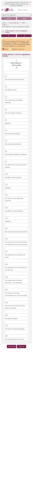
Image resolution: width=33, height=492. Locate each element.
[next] (24, 35)
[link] (9, 10)
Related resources (18, 49)
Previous (12, 346)
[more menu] (31, 9)
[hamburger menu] (2, 10)
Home (4, 23)
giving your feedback (16, 5)
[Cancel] (31, 39)
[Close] (30, 2)
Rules (6, 49)
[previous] (8, 35)
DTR (23, 23)
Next (20, 346)
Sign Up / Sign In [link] (22, 10)
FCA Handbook (13, 23)
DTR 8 (4, 25)
